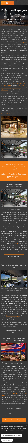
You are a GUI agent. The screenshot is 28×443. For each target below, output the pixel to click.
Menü (25, 2)
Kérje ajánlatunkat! (6, 113)
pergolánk (24, 42)
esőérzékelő (4, 90)
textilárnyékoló (13, 393)
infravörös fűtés (16, 88)
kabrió (16, 243)
